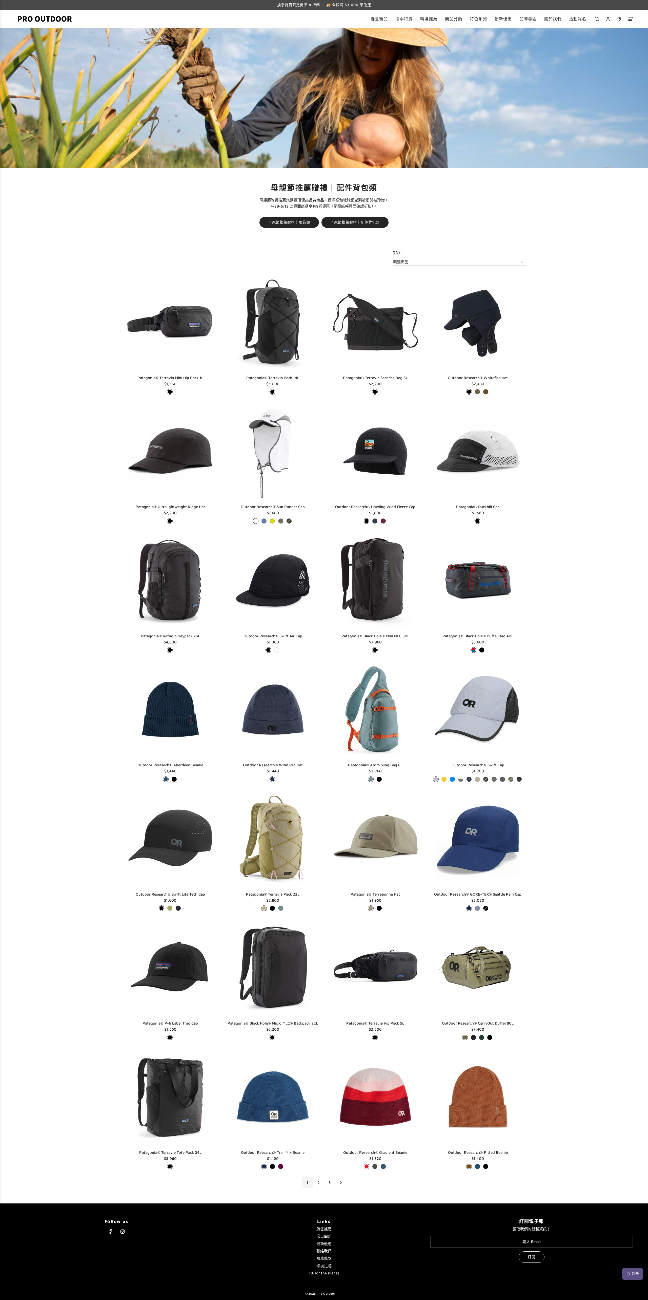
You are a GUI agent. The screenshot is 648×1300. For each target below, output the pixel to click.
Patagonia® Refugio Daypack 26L (170, 636)
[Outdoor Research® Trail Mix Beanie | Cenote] (264, 1166)
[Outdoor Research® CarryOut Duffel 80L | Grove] (481, 1037)
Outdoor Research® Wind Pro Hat (273, 765)
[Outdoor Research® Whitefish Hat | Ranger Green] (477, 391)
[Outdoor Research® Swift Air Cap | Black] (268, 650)
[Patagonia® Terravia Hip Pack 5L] (375, 967)
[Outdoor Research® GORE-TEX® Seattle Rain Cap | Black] (485, 908)
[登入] (608, 19)
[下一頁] (340, 1182)
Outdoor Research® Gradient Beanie (375, 1152)
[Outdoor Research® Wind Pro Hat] (272, 709)
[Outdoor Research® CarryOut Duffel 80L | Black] (489, 1037)
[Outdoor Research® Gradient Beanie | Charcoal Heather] (374, 1166)
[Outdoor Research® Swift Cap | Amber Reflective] (444, 779)
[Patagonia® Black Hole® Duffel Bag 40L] (477, 580)
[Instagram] (122, 1231)
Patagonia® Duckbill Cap (478, 507)
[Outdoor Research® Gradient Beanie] (375, 1097)
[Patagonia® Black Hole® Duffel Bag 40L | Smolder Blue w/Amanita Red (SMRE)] (473, 650)
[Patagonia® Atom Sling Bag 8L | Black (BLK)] (379, 779)
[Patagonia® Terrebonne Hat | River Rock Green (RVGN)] (370, 908)
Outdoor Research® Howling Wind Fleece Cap (375, 507)
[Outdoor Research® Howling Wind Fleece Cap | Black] (366, 521)
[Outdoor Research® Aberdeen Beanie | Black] (174, 779)
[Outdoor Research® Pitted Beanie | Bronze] (469, 1166)
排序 (397, 252)
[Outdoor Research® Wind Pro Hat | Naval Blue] (272, 779)
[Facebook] (110, 1231)
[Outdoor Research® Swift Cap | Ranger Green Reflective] (510, 779)
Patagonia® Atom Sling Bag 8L (375, 765)
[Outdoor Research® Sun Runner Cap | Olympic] (264, 521)
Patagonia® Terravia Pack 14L (272, 378)
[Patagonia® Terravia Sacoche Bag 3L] (375, 322)
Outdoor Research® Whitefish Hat (478, 378)
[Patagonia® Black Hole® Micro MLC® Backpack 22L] (272, 967)
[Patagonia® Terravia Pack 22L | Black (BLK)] (272, 908)
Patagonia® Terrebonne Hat (375, 894)
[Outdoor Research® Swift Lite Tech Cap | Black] (161, 908)
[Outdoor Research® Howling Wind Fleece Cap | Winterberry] (383, 521)
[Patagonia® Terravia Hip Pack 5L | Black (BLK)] (374, 1037)
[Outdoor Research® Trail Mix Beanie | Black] (272, 1166)
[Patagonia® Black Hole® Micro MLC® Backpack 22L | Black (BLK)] (272, 1037)
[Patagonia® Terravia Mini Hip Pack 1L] (170, 322)
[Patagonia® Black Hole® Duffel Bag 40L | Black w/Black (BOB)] (481, 650)
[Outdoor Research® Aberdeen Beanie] (170, 709)
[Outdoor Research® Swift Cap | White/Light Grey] (460, 779)
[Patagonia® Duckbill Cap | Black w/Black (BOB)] (477, 521)
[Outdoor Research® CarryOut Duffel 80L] (477, 967)
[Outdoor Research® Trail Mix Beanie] (272, 1097)
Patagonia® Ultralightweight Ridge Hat (170, 507)
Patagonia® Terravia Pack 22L (272, 894)
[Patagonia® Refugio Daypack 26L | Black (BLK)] (169, 650)
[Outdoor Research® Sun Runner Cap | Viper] (272, 521)
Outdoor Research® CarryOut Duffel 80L (478, 1023)
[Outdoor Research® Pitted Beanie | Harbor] (477, 1166)
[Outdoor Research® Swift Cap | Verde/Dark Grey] (485, 779)
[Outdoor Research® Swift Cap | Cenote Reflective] (469, 779)
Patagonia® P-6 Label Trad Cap (170, 1023)
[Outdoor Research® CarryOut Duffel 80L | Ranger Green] (465, 1037)
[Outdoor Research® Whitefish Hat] (477, 322)
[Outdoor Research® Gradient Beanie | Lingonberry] (366, 1166)
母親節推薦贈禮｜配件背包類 (355, 222)
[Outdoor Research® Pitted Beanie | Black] (485, 1166)
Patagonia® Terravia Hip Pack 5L (375, 1023)
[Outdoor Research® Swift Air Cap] (272, 580)
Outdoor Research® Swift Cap (478, 765)
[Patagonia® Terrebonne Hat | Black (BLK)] (379, 908)
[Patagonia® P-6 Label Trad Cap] (170, 967)
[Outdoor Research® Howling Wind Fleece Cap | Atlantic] (374, 521)
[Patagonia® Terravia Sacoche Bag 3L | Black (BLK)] (374, 391)
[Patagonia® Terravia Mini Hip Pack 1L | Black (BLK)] (169, 391)
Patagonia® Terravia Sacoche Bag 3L (375, 378)
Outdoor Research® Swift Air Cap (273, 636)
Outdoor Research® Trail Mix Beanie (273, 1152)
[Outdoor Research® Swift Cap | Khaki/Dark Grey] (477, 779)
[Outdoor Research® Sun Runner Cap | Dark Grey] (255, 521)
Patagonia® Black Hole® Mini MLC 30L (375, 636)
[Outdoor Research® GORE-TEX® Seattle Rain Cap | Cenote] (469, 908)
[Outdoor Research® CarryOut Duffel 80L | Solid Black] (473, 1037)
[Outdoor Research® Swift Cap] (477, 709)
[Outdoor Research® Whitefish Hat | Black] (469, 391)
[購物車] (630, 19)
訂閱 (531, 1257)
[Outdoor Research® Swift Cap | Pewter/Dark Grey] (494, 779)
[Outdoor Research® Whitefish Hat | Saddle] (485, 391)
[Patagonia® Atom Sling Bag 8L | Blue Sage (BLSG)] (370, 779)
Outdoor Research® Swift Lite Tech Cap (170, 894)
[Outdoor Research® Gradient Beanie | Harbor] (383, 1166)
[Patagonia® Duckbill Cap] (477, 451)
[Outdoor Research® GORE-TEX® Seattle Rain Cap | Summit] (477, 908)
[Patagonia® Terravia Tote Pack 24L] (170, 1097)
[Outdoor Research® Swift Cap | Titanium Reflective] (435, 779)
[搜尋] (596, 19)
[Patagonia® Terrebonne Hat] (375, 838)
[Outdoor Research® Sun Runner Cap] (272, 451)
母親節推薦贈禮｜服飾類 (289, 222)
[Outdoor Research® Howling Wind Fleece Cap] (375, 451)
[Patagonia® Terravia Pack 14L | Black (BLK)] (272, 391)
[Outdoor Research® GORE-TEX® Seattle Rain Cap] (477, 838)
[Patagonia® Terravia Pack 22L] (272, 838)
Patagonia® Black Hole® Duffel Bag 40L (477, 636)
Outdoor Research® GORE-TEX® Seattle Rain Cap (477, 894)
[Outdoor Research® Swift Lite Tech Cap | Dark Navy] (178, 908)
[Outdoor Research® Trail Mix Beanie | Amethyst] (280, 1166)
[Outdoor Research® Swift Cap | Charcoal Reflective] (502, 779)
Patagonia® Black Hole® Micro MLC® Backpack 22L (273, 1023)
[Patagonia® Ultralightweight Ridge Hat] (170, 451)
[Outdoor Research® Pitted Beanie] (477, 1097)
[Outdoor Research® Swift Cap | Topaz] (452, 779)
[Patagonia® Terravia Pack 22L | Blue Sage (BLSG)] (280, 908)
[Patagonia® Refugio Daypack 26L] (170, 580)
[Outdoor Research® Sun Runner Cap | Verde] (289, 521)
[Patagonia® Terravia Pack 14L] (272, 322)
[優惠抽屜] (619, 19)
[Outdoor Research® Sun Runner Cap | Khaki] (280, 521)
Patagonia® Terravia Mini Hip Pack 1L (170, 378)
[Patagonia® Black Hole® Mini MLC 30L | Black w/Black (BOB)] (374, 650)
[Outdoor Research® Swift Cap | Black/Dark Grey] (519, 779)
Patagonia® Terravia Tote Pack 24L (170, 1152)
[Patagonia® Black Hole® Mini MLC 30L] (375, 580)
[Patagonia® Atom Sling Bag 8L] (375, 709)
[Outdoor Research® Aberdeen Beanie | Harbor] (165, 779)
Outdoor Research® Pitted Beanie (478, 1152)
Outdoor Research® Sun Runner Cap (273, 507)
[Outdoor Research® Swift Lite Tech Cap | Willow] (169, 908)
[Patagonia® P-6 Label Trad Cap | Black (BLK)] (169, 1037)
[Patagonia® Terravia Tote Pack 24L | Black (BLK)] (169, 1166)
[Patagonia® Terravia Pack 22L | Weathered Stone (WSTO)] (264, 908)
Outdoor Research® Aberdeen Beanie (170, 765)
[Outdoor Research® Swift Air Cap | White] (276, 650)
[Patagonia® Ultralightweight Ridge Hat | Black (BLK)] (169, 521)
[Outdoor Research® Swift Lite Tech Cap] (170, 838)
